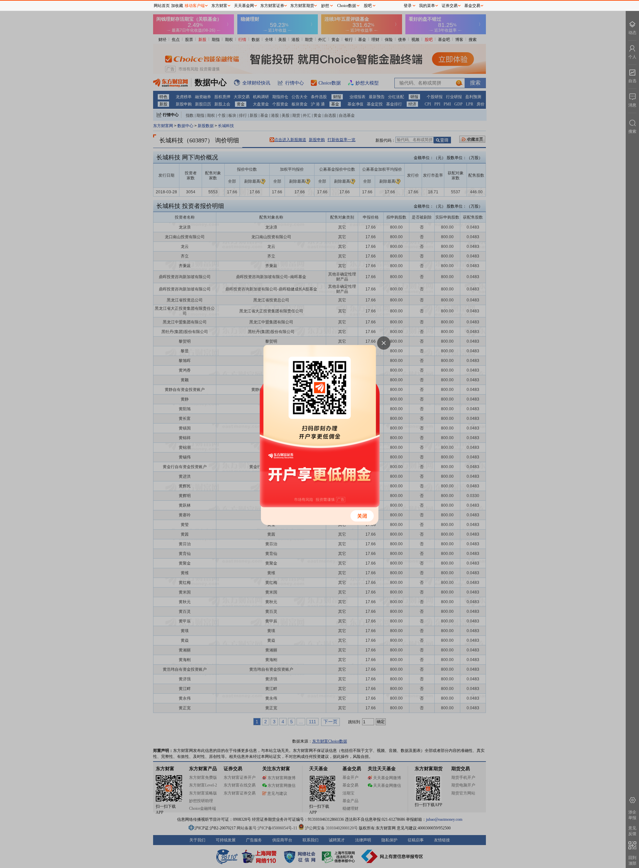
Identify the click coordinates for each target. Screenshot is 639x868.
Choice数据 (346, 5)
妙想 (325, 5)
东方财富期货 (302, 5)
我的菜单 (427, 5)
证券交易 (450, 5)
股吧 (368, 5)
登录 (408, 5)
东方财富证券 (272, 5)
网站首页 (162, 5)
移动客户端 (195, 5)
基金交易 (472, 5)
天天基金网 (244, 5)
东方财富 (219, 5)
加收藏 (177, 5)
